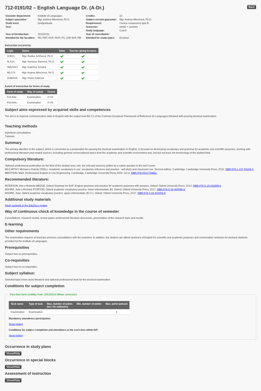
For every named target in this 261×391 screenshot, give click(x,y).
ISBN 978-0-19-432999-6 (207, 185)
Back (252, 7)
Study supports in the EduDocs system (26, 205)
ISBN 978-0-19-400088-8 (171, 189)
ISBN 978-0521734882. (144, 173)
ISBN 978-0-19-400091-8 (151, 193)
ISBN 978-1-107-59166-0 (239, 169)
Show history (16, 324)
